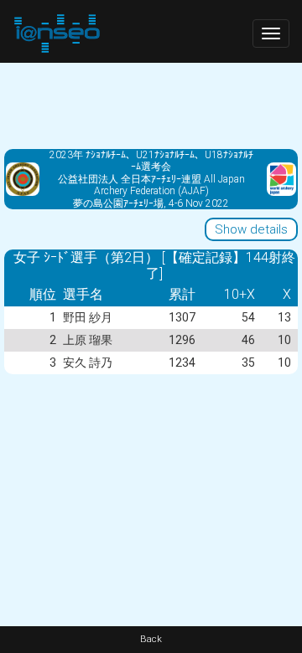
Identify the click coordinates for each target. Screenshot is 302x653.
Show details (251, 229)
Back (151, 639)
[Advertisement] (151, 105)
